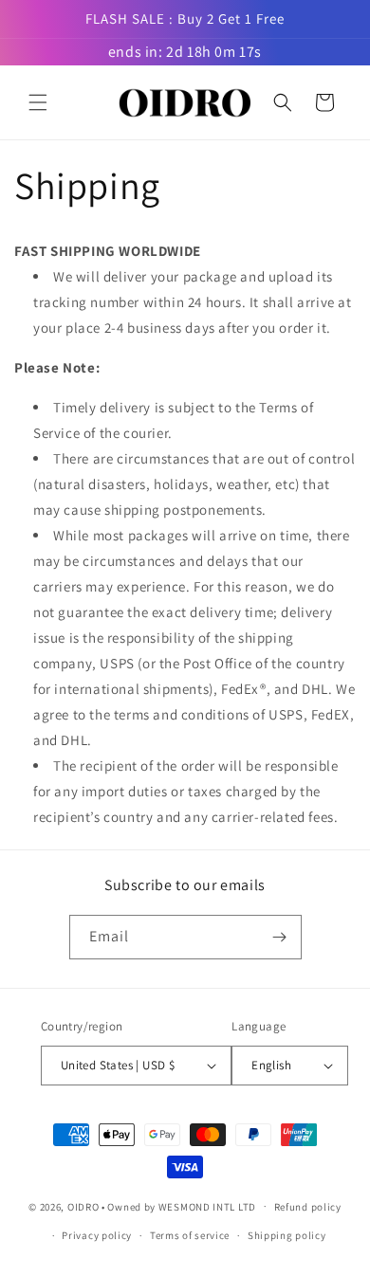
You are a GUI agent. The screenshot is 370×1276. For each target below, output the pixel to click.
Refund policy (308, 1206)
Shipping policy (287, 1235)
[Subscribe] (280, 937)
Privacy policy (97, 1235)
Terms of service (190, 1235)
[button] (38, 102)
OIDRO (83, 1205)
